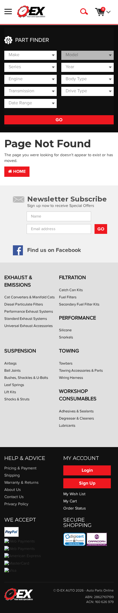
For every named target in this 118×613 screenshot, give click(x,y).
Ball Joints (12, 370)
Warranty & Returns (21, 482)
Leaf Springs (14, 385)
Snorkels (66, 337)
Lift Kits (10, 392)
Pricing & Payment (20, 468)
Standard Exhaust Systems (25, 318)
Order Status (74, 508)
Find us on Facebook (54, 250)
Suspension (20, 351)
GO (59, 120)
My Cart (70, 501)
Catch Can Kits (71, 290)
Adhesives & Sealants (76, 411)
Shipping (12, 475)
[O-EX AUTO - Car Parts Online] (18, 594)
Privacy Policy (16, 504)
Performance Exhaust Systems (28, 311)
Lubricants (67, 425)
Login (87, 470)
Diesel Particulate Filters (23, 304)
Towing (69, 351)
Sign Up (87, 483)
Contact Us (14, 497)
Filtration (72, 278)
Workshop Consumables (78, 395)
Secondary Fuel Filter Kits (79, 304)
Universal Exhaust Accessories (28, 326)
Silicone (65, 330)
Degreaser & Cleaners (76, 418)
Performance (77, 318)
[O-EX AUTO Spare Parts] (31, 11)
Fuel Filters (67, 297)
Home (19, 171)
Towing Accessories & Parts (81, 370)
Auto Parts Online (100, 590)
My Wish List (74, 494)
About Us (12, 489)
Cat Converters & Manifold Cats (29, 297)
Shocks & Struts (17, 399)
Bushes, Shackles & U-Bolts (26, 377)
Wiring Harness (71, 377)
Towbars (65, 363)
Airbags (10, 363)
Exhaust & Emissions (18, 281)
